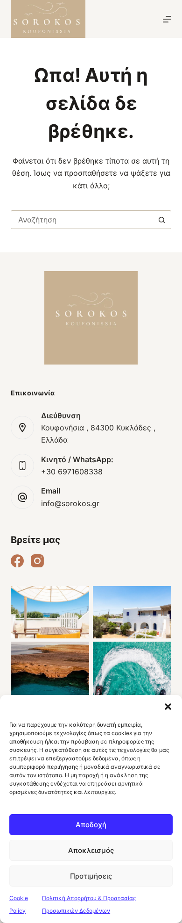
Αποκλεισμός (91, 850)
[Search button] (162, 220)
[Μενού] (167, 19)
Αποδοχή (91, 824)
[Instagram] (37, 560)
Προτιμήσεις (91, 876)
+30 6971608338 (72, 471)
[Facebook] (17, 560)
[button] (168, 706)
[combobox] (82, 219)
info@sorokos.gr (70, 503)
